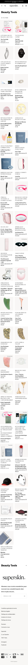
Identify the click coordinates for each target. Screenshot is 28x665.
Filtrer (5, 17)
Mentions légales (5, 611)
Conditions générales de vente (9, 608)
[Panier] (26, 5)
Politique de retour (6, 620)
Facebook (3, 645)
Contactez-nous (5, 627)
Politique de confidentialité (8, 614)
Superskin (15, 661)
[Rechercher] (5, 5)
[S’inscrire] (24, 596)
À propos (3, 624)
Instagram (4, 642)
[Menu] (2, 6)
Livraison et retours (6, 617)
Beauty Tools (9, 565)
